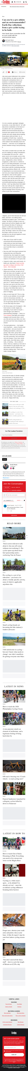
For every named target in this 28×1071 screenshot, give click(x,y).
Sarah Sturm (10, 40)
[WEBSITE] (13, 468)
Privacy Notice (20, 443)
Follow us (15, 72)
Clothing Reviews (20, 1024)
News (3, 16)
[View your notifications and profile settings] (12, 2)
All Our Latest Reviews (7, 1022)
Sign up (18, 487)
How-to (19, 41)
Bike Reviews (20, 1022)
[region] (14, 504)
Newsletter (23, 72)
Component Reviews (7, 1024)
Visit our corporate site (21, 1065)
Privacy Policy (19, 1060)
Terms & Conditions (12, 1061)
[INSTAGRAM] (11, 468)
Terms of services (18, 442)
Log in (13, 487)
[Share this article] (3, 72)
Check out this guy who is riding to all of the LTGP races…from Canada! (14, 265)
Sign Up (14, 1054)
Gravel (4, 459)
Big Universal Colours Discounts (17, 6)
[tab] (8, 500)
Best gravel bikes (20, 1013)
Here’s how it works (15, 45)
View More (14, 515)
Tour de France (8, 1004)
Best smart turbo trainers (7, 1015)
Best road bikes (7, 1013)
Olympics (19, 1006)
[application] (14, 202)
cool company (8, 315)
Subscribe (19, 1)
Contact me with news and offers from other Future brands (14, 1051)
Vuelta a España (8, 1006)
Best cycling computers (21, 1015)
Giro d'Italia (19, 1004)
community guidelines (16, 490)
